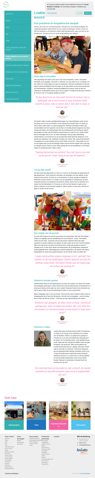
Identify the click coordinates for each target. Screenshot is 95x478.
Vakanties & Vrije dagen (46, 444)
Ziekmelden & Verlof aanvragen (46, 448)
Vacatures (10, 79)
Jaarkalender (45, 442)
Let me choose (52, 13)
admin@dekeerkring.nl (85, 445)
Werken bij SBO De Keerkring (17, 72)
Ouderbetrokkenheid (34, 438)
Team (7, 41)
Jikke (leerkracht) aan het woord (16, 49)
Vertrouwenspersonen (46, 459)
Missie (8, 21)
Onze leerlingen (20, 438)
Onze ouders (33, 436)
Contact (56, 436)
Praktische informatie (45, 438)
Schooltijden (45, 440)
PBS (7, 34)
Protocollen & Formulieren (45, 461)
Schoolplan (44, 452)
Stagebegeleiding (12, 99)
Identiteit (9, 14)
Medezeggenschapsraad (34, 440)
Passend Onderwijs (13, 85)
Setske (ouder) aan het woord (17, 65)
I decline (79, 13)
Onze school (9, 436)
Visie (7, 27)
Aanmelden (20, 444)
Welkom (19, 440)
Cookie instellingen (11, 473)
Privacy (43, 457)
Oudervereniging (33, 442)
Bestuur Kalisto (12, 92)
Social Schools (85, 473)
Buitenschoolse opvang (46, 454)
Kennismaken (20, 442)
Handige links (45, 464)
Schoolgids (44, 450)
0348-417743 (82, 443)
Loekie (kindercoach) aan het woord (17, 58)
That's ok (88, 13)
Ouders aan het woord (33, 444)
